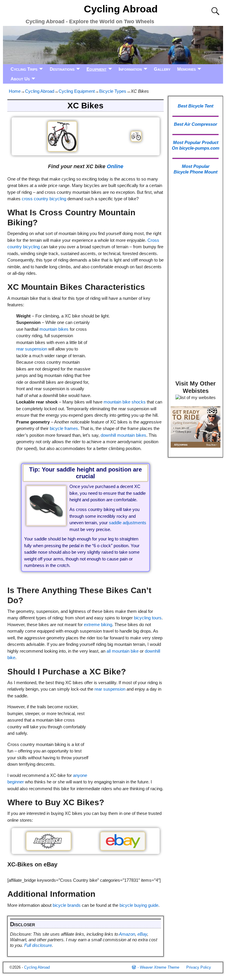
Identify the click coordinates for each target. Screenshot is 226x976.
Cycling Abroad (121, 8)
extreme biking (98, 624)
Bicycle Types (112, 91)
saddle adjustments (127, 522)
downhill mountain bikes (123, 435)
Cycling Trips (24, 69)
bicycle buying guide (138, 905)
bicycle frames (64, 428)
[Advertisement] (127, 349)
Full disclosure (38, 945)
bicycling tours (148, 617)
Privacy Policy (198, 967)
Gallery (162, 69)
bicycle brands (67, 905)
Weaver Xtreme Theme (159, 967)
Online (115, 166)
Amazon (127, 934)
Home (15, 91)
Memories (186, 69)
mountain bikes (54, 329)
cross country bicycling (44, 198)
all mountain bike (123, 651)
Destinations (62, 69)
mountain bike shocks (125, 401)
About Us (20, 78)
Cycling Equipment (77, 91)
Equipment (97, 69)
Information (130, 69)
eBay (142, 934)
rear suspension (31, 348)
